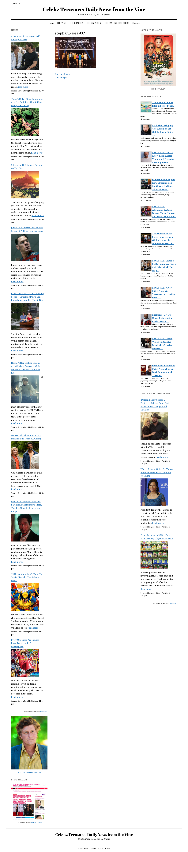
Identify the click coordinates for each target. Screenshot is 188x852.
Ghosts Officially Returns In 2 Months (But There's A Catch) (26, 437)
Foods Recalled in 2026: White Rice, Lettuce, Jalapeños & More (157, 537)
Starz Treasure (36, 822)
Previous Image (62, 74)
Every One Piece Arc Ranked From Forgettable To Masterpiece (25, 643)
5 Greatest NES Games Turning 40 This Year (26, 166)
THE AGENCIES (94, 23)
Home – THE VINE (57, 23)
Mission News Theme (86, 848)
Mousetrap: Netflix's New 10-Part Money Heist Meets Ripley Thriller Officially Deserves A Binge (26, 506)
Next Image (60, 77)
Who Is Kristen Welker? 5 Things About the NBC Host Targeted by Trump (157, 472)
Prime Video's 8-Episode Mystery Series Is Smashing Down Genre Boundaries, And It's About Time (27, 297)
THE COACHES (76, 23)
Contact (136, 23)
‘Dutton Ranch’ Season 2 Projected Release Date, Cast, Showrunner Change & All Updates (155, 404)
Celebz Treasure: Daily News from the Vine (94, 9)
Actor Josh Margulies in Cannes (29, 772)
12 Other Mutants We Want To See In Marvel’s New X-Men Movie (26, 577)
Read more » (23, 86)
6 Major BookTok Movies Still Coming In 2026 (25, 38)
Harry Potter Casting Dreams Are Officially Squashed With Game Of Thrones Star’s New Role (25, 367)
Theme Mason (43, 711)
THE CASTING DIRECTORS (116, 23)
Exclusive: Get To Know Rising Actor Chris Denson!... (162, 318)
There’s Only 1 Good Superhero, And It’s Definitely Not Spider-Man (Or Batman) (27, 102)
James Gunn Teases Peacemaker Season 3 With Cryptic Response (27, 229)
